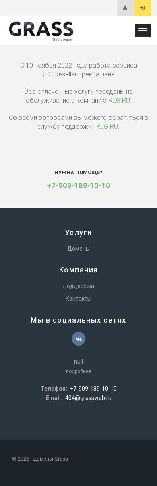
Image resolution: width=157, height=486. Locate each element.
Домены (78, 248)
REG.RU (119, 100)
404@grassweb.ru (88, 398)
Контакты (78, 298)
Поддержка (78, 286)
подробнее (78, 371)
